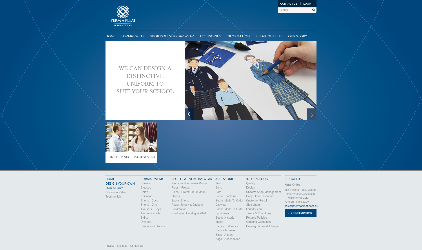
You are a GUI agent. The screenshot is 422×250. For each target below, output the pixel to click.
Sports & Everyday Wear (172, 36)
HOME (110, 179)
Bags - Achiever (225, 230)
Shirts (144, 192)
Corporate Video (116, 192)
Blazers (145, 183)
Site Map (122, 245)
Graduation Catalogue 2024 (188, 213)
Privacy (110, 245)
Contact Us (288, 3)
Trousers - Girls (150, 213)
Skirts (144, 217)
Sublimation (178, 209)
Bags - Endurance (226, 226)
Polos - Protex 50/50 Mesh (188, 192)
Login (307, 3)
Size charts (253, 204)
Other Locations (301, 212)
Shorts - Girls (149, 204)
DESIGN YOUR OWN (120, 183)
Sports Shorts (180, 200)
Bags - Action (224, 234)
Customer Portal (256, 200)
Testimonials (114, 196)
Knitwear (146, 196)
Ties (218, 183)
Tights (219, 221)
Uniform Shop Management (263, 192)
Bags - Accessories (227, 239)
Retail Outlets (268, 36)
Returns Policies (256, 217)
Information (238, 36)
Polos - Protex (180, 187)
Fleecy (175, 196)
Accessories (210, 36)
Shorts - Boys (149, 200)
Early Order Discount (259, 196)
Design (250, 187)
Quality (250, 183)
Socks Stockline (225, 196)
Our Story (297, 36)
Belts (218, 187)
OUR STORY (114, 188)
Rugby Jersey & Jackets (187, 204)
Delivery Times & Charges (263, 226)
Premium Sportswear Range (189, 183)
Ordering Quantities (258, 221)
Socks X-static (224, 217)
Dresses (146, 221)
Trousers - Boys (151, 209)
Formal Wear (133, 36)
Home (111, 36)
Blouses (146, 187)
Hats (218, 192)
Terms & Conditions (258, 213)
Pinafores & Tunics (153, 226)
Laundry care (254, 209)
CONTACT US (293, 179)
